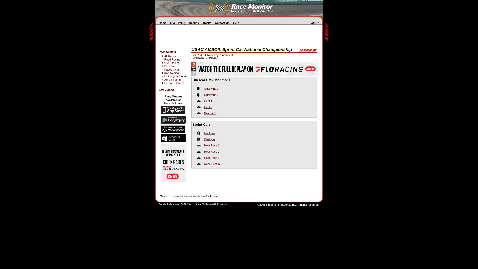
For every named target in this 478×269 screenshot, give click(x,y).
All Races (170, 56)
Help (236, 22)
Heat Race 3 (211, 157)
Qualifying (210, 139)
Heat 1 (208, 101)
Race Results (167, 51)
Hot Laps (209, 133)
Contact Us (222, 22)
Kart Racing (171, 73)
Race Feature (212, 164)
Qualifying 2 (211, 94)
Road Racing (172, 59)
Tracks (207, 22)
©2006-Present (266, 204)
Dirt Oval (169, 66)
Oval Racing (171, 62)
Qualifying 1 (211, 88)
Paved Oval (171, 69)
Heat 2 (208, 107)
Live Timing (177, 22)
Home (162, 22)
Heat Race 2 (211, 151)
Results (194, 22)
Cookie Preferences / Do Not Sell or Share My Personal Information (193, 204)
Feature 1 (210, 113)
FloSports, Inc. (287, 204)
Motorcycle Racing (175, 76)
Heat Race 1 (211, 145)
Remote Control (174, 83)
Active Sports (172, 79)
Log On (314, 22)
